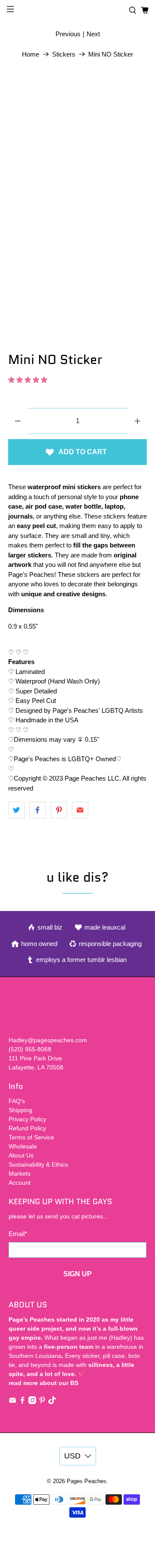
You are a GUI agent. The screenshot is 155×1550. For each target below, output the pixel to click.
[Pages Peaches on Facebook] (22, 1401)
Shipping (20, 1110)
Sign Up (77, 1274)
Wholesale (23, 1146)
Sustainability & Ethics (38, 1164)
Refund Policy (27, 1128)
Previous (68, 34)
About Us (21, 1155)
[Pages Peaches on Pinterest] (42, 1401)
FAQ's (17, 1101)
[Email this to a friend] (80, 810)
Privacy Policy (27, 1119)
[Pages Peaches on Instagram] (32, 1401)
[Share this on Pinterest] (59, 810)
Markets (20, 1173)
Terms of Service (31, 1137)
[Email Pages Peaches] (12, 1401)
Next (93, 34)
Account (20, 1182)
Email (18, 1233)
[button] (27, 379)
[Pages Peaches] (77, 10)
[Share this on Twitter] (16, 810)
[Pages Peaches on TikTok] (52, 1401)
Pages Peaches (86, 1481)
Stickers (63, 54)
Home (30, 54)
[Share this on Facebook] (37, 810)
